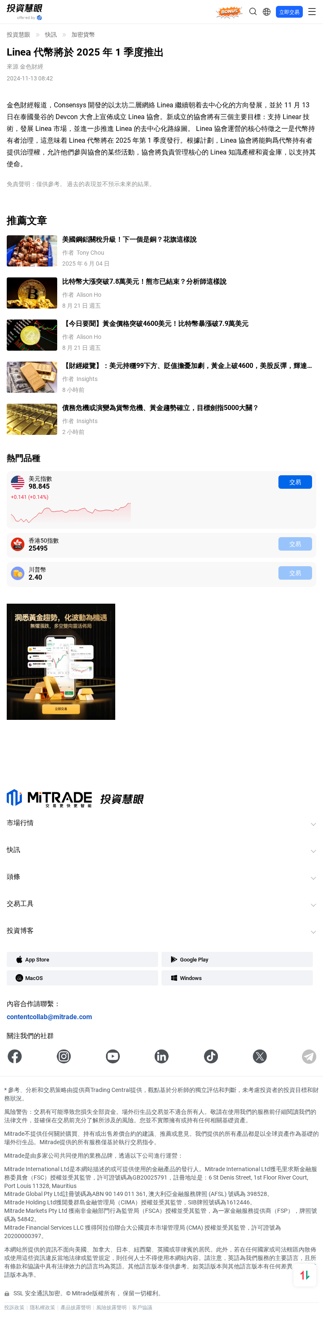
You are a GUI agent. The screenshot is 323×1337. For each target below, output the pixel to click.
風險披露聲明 (111, 1307)
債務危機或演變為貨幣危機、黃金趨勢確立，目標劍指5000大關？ (160, 407)
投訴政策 (14, 1307)
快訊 (51, 34)
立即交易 (289, 11)
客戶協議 (142, 1307)
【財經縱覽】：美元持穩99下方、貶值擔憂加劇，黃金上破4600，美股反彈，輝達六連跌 (188, 365)
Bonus (229, 11)
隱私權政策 (42, 1307)
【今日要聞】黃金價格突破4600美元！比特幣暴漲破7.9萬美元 (155, 323)
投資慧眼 (18, 34)
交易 (295, 482)
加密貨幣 (83, 34)
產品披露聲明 (76, 1307)
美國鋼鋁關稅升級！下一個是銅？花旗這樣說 (129, 238)
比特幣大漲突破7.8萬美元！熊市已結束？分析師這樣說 (144, 281)
